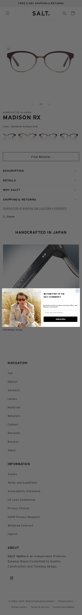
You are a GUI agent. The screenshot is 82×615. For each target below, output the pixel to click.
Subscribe (60, 319)
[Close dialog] (77, 290)
